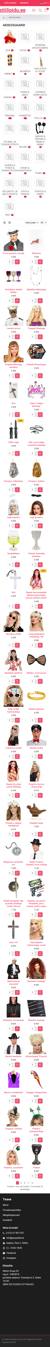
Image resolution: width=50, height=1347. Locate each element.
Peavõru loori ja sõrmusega (36, 785)
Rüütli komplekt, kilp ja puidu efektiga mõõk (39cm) (13, 904)
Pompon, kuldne (36, 481)
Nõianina (36, 253)
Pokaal (36, 1167)
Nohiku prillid (36, 748)
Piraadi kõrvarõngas (36, 364)
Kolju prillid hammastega (13, 710)
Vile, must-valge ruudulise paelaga (36, 443)
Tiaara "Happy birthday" (36, 404)
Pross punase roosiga (13, 253)
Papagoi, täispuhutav (36, 1092)
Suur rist (13, 942)
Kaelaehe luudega (36, 981)
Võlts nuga (13, 442)
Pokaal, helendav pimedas (36, 555)
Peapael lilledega (36, 328)
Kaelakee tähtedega (36, 289)
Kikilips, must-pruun (36, 673)
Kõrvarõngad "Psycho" (36, 1056)
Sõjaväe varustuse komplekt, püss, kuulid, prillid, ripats (36, 904)
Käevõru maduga (36, 1020)
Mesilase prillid (13, 634)
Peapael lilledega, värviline (13, 366)
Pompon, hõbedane (13, 481)
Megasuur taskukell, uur (13, 863)
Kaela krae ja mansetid (13, 982)
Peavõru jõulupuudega (36, 1130)
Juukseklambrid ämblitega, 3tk (36, 635)
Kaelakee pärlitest (13, 673)
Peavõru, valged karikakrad (13, 824)
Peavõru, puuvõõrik (13, 1167)
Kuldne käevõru (36, 709)
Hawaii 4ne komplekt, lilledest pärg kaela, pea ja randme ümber (36, 595)
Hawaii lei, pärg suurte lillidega (13, 785)
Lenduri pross (13, 328)
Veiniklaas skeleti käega (13, 291)
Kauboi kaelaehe (13, 1056)
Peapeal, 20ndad (13, 1128)
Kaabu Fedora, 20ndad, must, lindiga (36, 863)
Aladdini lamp (36, 823)
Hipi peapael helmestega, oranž (36, 943)
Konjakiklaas (14, 553)
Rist (13, 403)
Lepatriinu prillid (13, 748)
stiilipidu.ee (12, 10)
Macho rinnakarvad (13, 1092)
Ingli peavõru (13, 517)
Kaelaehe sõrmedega (13, 1020)
